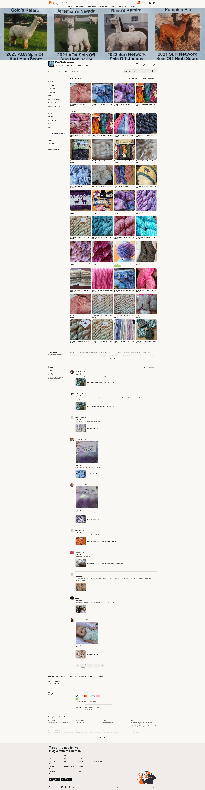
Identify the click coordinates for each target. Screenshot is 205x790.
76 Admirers (51, 143)
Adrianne (77, 574)
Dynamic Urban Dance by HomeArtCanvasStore (88, 732)
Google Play (66, 779)
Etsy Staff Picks (80, 6)
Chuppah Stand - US (136, 732)
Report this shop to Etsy (54, 149)
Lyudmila (77, 620)
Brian (76, 393)
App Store (54, 779)
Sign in (144, 3)
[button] (140, 64)
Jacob (77, 417)
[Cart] (154, 3)
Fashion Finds (103, 6)
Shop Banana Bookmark (109, 722)
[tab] (58, 78)
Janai (76, 530)
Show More (102, 737)
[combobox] (96, 3)
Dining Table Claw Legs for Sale (111, 732)
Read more (112, 358)
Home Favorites (92, 6)
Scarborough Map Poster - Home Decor (58, 722)
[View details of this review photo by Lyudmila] (87, 633)
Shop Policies (75, 71)
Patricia (77, 371)
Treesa (77, 552)
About (65, 71)
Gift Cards (132, 6)
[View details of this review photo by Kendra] (87, 452)
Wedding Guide (122, 6)
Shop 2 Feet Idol (80, 722)
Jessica (77, 598)
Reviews (57, 71)
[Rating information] (56, 66)
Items (49, 71)
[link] (77, 666)
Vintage (112, 6)
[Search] (138, 3)
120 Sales (50, 140)
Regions (154, 787)
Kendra (77, 439)
